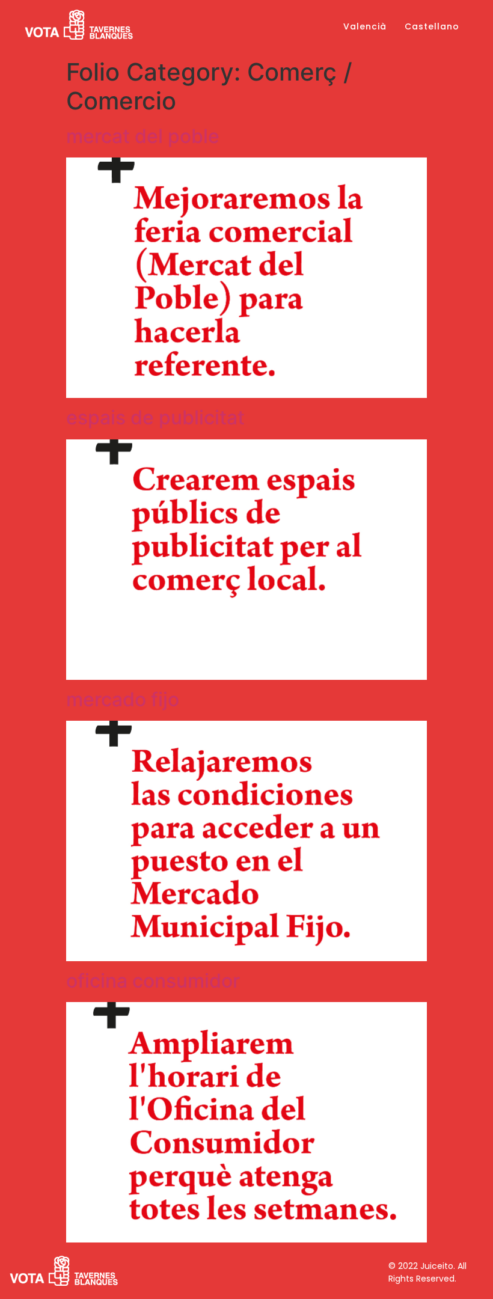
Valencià (365, 26)
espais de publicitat (155, 417)
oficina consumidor (153, 980)
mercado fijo (122, 699)
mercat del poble (142, 136)
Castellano (432, 26)
